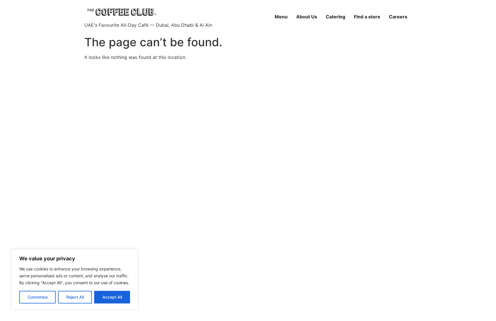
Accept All (112, 297)
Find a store (367, 17)
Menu (281, 17)
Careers (398, 17)
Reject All (75, 297)
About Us (306, 17)
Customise (38, 297)
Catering (335, 17)
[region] (74, 279)
